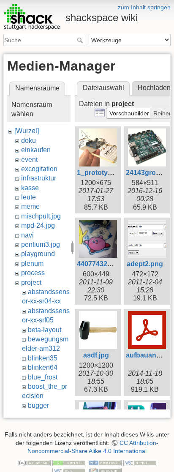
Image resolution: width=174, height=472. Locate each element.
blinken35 (42, 358)
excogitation (39, 168)
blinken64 (42, 367)
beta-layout (44, 329)
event (29, 159)
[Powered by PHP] (105, 462)
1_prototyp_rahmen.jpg (114, 172)
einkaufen (36, 149)
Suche (81, 40)
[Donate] (69, 462)
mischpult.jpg (41, 216)
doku (28, 140)
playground (38, 253)
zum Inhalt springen (144, 7)
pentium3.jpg (40, 244)
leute (28, 197)
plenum (32, 263)
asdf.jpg (96, 355)
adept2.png (145, 263)
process (33, 272)
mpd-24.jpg (38, 225)
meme (30, 206)
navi (27, 235)
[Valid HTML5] (140, 462)
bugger (38, 405)
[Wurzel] (26, 130)
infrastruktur (38, 178)
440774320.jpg (100, 263)
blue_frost (42, 377)
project (31, 282)
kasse (30, 187)
